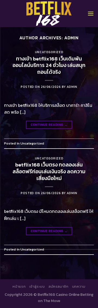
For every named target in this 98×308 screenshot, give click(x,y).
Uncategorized (49, 52)
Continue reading (49, 124)
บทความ (78, 286)
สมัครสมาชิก (58, 286)
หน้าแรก (19, 286)
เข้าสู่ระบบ (37, 286)
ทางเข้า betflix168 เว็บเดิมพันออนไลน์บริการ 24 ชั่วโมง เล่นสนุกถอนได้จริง (49, 65)
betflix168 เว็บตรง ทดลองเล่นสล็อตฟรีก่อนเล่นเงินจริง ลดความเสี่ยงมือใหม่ (49, 171)
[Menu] (90, 13)
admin (71, 37)
